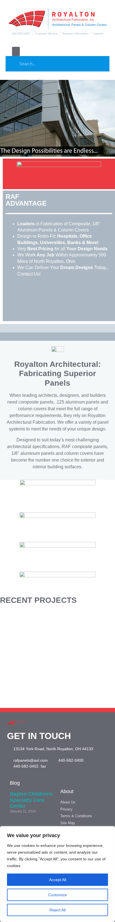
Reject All (57, 910)
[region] (57, 874)
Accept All (57, 879)
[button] (16, 51)
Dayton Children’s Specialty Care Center (31, 800)
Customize (57, 895)
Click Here (57, 627)
